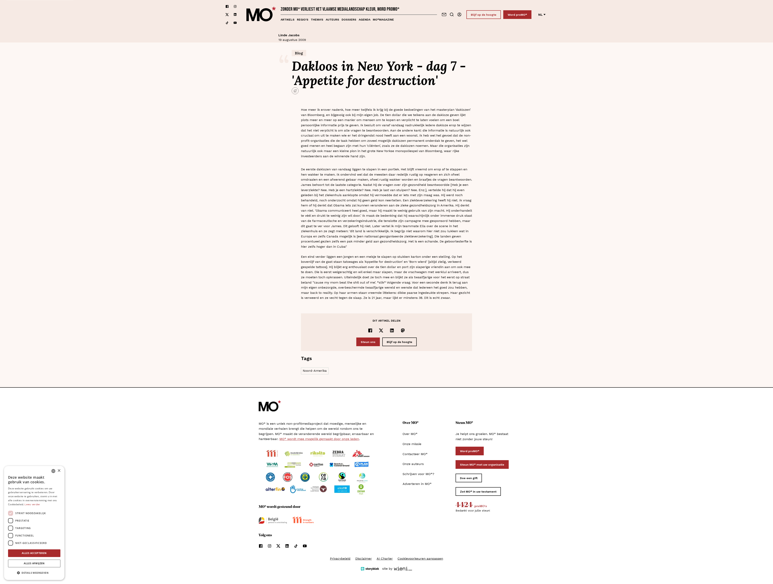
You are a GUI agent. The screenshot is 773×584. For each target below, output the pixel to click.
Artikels (288, 19)
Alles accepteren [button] (34, 553)
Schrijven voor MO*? (418, 474)
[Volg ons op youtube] (235, 22)
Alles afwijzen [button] (34, 563)
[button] (34, 573)
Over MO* (410, 434)
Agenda (364, 19)
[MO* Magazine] (261, 14)
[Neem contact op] (444, 14)
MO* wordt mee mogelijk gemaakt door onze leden (319, 439)
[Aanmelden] (459, 14)
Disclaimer (363, 558)
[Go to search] (452, 14)
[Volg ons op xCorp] (227, 14)
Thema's (317, 19)
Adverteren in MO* (417, 484)
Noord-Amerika (315, 371)
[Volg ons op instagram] (235, 6)
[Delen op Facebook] (370, 330)
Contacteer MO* (415, 454)
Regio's (302, 19)
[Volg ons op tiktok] (227, 22)
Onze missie (412, 444)
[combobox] (53, 471)
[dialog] (34, 523)
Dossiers (349, 19)
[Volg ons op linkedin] (235, 14)
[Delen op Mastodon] (403, 330)
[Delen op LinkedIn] (392, 330)
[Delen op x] (381, 330)
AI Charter (385, 558)
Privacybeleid (340, 558)
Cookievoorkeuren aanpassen (420, 558)
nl (540, 15)
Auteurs (332, 19)
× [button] (58, 470)
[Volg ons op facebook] (227, 6)
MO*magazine (383, 19)
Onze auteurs (413, 464)
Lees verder (32, 504)
